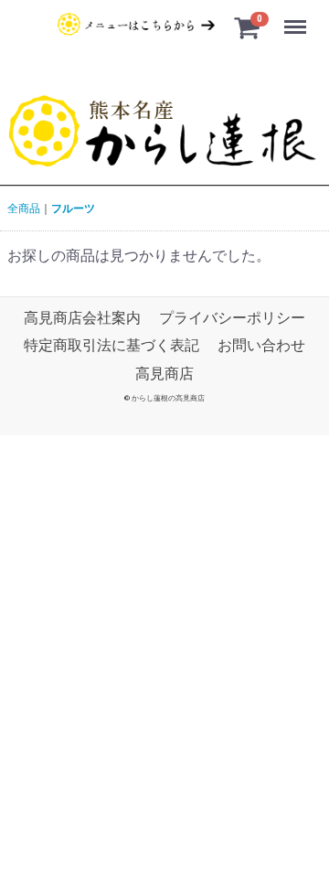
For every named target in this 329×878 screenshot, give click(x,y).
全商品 (23, 208)
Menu (297, 17)
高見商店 (164, 372)
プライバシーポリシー (232, 318)
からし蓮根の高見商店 (168, 398)
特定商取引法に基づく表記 (111, 345)
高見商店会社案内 (82, 318)
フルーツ (73, 208)
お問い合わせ (261, 345)
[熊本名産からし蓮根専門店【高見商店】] (164, 132)
